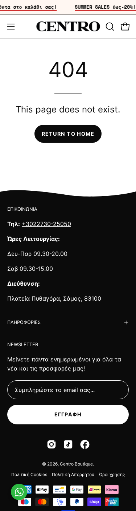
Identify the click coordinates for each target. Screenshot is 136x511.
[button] (109, 26)
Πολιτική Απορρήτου (73, 474)
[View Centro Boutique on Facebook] (84, 444)
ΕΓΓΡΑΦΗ (68, 414)
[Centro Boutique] (68, 26)
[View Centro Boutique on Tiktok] (68, 444)
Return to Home (68, 134)
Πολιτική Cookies (29, 474)
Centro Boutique (76, 464)
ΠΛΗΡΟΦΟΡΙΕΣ (24, 322)
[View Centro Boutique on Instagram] (51, 444)
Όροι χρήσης (112, 474)
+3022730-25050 (46, 223)
